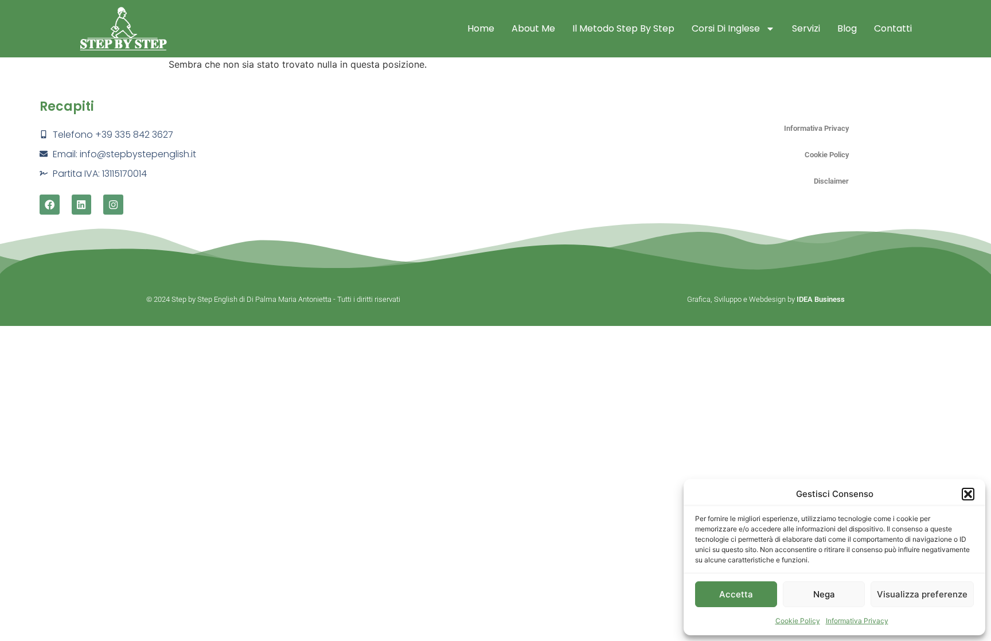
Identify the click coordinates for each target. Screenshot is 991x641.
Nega (824, 594)
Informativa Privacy (857, 620)
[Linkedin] (82, 205)
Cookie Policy (797, 620)
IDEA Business (821, 299)
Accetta (736, 594)
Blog (847, 28)
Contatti (893, 28)
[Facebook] (50, 205)
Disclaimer (831, 181)
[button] (968, 494)
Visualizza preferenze (922, 594)
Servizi (806, 28)
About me (533, 28)
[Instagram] (113, 205)
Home (480, 28)
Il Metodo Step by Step (623, 28)
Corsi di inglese (726, 28)
